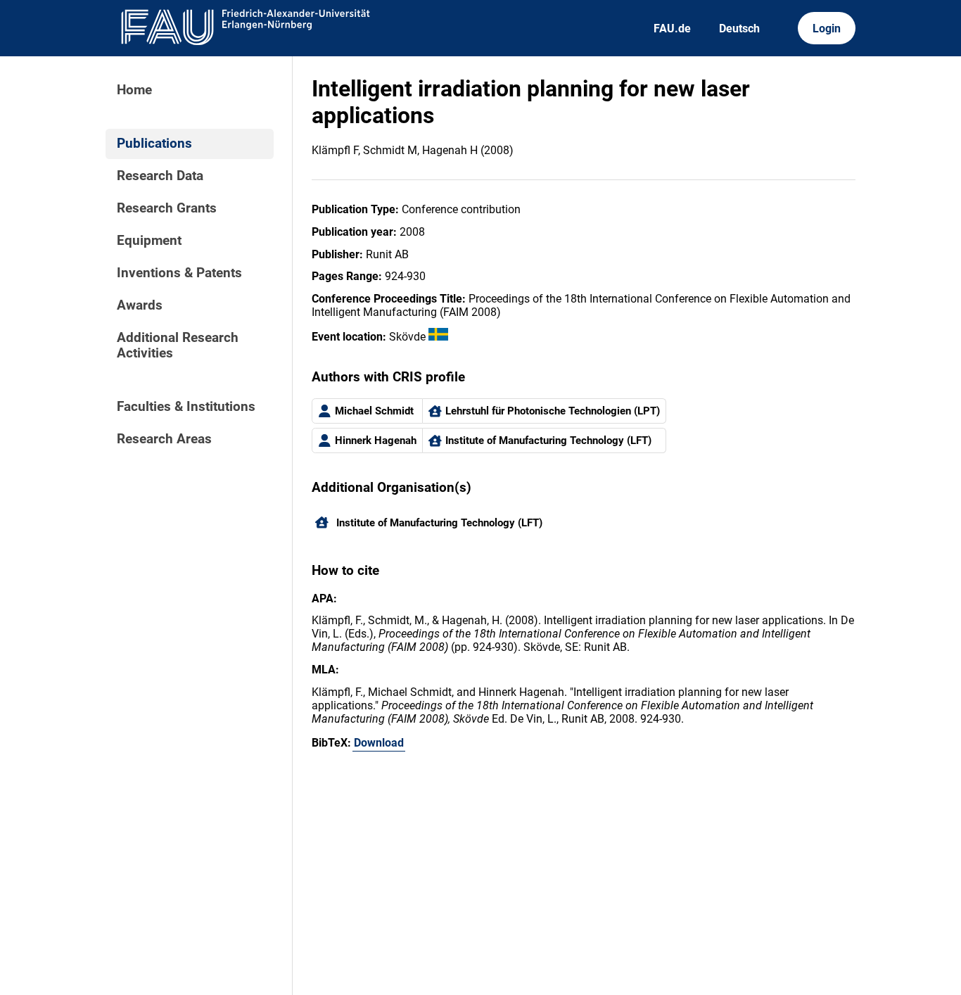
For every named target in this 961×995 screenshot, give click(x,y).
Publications (154, 143)
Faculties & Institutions (186, 406)
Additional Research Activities (177, 345)
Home (134, 90)
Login (827, 28)
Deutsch (739, 28)
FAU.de (672, 28)
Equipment (149, 240)
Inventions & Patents (179, 273)
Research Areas (164, 439)
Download (379, 742)
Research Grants (167, 208)
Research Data (160, 176)
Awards (140, 305)
